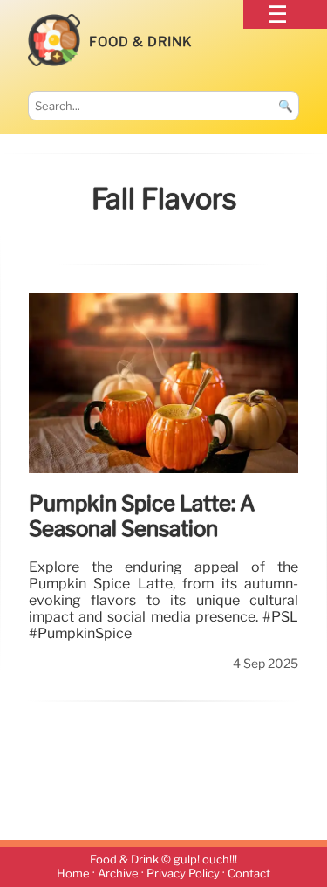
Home (73, 874)
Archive (118, 874)
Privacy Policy (183, 874)
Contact (249, 874)
